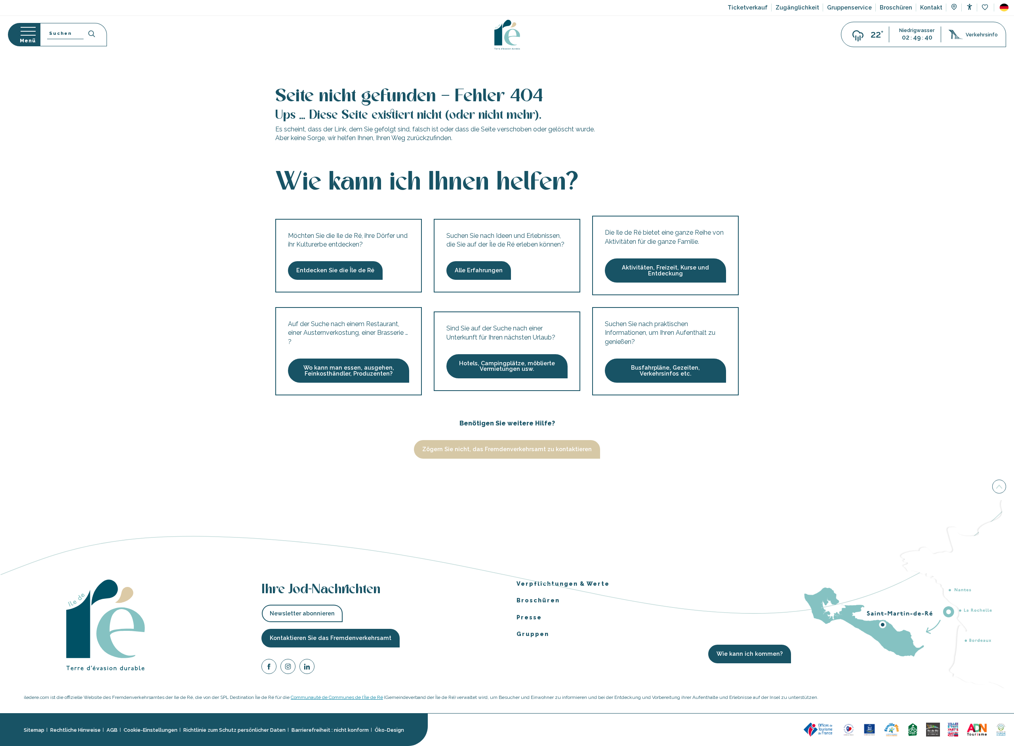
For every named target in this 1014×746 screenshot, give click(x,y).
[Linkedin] (306, 667)
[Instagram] (287, 667)
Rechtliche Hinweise (75, 730)
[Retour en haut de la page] (999, 487)
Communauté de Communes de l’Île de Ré (337, 697)
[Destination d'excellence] (848, 729)
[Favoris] (985, 7)
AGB (112, 730)
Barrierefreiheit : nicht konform (330, 730)
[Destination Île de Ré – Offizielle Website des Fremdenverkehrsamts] (507, 34)
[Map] (954, 8)
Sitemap (34, 730)
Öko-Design (389, 730)
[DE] (1004, 7)
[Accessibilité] (969, 7)
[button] (1004, 7)
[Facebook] (268, 667)
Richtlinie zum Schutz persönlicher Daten (234, 730)
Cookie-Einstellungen (150, 730)
